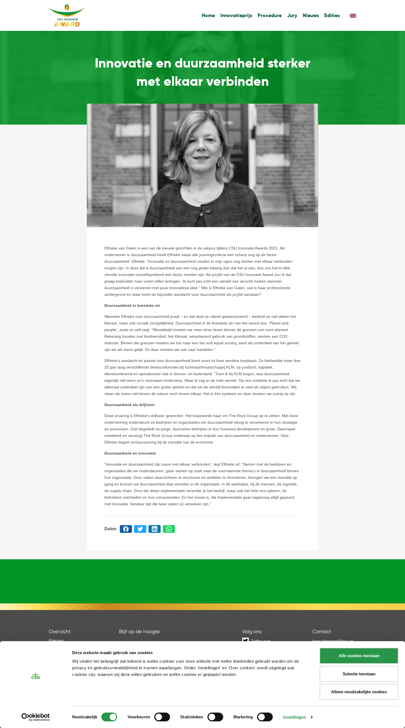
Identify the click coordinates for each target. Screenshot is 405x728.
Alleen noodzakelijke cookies (359, 691)
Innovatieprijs (236, 15)
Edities (332, 15)
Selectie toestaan (359, 673)
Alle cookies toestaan (359, 655)
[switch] (162, 717)
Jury (292, 15)
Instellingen (294, 717)
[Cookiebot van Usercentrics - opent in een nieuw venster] (36, 717)
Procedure (270, 15)
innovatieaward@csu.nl (332, 641)
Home (208, 15)
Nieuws (311, 15)
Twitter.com (261, 641)
